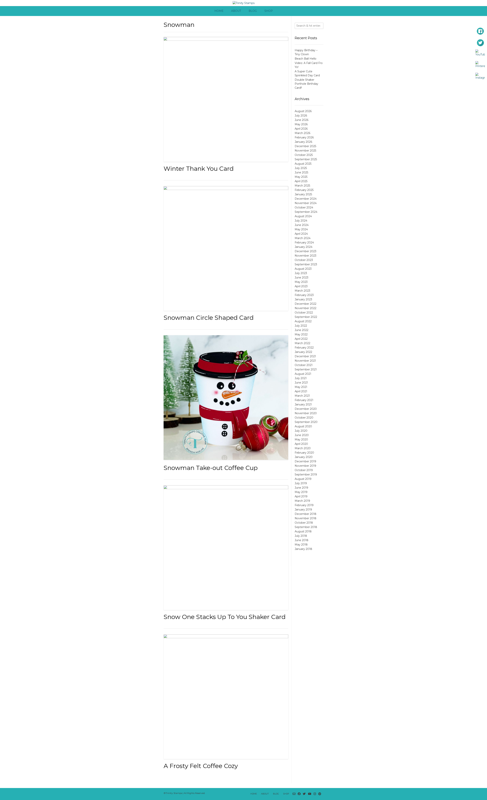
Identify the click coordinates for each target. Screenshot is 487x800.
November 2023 (305, 255)
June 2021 (301, 382)
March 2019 (302, 500)
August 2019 (303, 479)
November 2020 (306, 413)
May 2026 (301, 124)
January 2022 (303, 352)
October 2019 (304, 470)
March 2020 (303, 448)
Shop (268, 11)
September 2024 (306, 212)
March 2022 (302, 343)
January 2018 (303, 549)
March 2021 (302, 395)
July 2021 (301, 378)
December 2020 (306, 409)
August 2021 (303, 374)
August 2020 (303, 426)
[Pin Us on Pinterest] (319, 794)
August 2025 (303, 163)
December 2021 (305, 356)
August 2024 (303, 216)
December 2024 (306, 198)
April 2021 (301, 391)
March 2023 (302, 290)
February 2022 (304, 347)
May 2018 (301, 544)
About (236, 11)
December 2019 (305, 461)
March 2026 (302, 133)
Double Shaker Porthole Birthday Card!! (306, 83)
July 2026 (301, 115)
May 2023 (301, 282)
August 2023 (303, 268)
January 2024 (303, 247)
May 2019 (301, 492)
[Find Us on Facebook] (299, 794)
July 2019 (301, 483)
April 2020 (301, 444)
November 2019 (305, 465)
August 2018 (303, 531)
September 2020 (306, 422)
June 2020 (302, 435)
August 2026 (303, 111)
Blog (253, 11)
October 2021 (304, 365)
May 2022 (301, 334)
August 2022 (303, 321)
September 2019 (306, 474)
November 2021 (305, 360)
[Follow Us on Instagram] (315, 794)
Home (219, 11)
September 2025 (306, 159)
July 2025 (301, 168)
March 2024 (302, 238)
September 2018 (306, 527)
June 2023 (301, 277)
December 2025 (305, 146)
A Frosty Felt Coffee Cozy (201, 766)
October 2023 (304, 260)
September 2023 (306, 264)
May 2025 (301, 177)
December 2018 (305, 514)
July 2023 (301, 273)
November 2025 (305, 150)
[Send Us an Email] (294, 794)
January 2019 (303, 509)
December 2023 (305, 251)
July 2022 (301, 325)
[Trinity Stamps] (244, 3)
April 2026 (301, 128)
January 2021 (303, 404)
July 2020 (301, 430)
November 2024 (306, 203)
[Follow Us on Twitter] (304, 794)
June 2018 (301, 540)
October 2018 (304, 522)
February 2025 (304, 190)
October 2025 (304, 155)
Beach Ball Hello (305, 58)
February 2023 (304, 295)
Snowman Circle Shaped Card (209, 317)
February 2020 (304, 452)
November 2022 (305, 308)
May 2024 (301, 229)
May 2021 (301, 387)
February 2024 (304, 242)
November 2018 (305, 518)
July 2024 (301, 220)
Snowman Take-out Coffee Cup (211, 467)
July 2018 (301, 536)
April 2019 (301, 496)
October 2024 (304, 207)
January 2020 (304, 457)
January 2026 (303, 142)
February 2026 (304, 137)
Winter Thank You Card (199, 168)
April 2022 (301, 339)
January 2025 (303, 194)
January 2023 (303, 299)
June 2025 (301, 172)
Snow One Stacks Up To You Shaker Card (225, 617)
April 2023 (301, 286)
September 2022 (306, 317)
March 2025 (302, 185)
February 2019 (304, 505)
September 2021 (306, 369)
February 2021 (304, 400)
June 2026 (301, 120)
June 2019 (301, 487)
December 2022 (305, 303)
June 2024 (302, 225)
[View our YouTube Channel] (309, 794)
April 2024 (301, 233)
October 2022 (304, 312)
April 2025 (301, 181)
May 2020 (301, 439)
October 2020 (304, 417)
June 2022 (301, 330)
